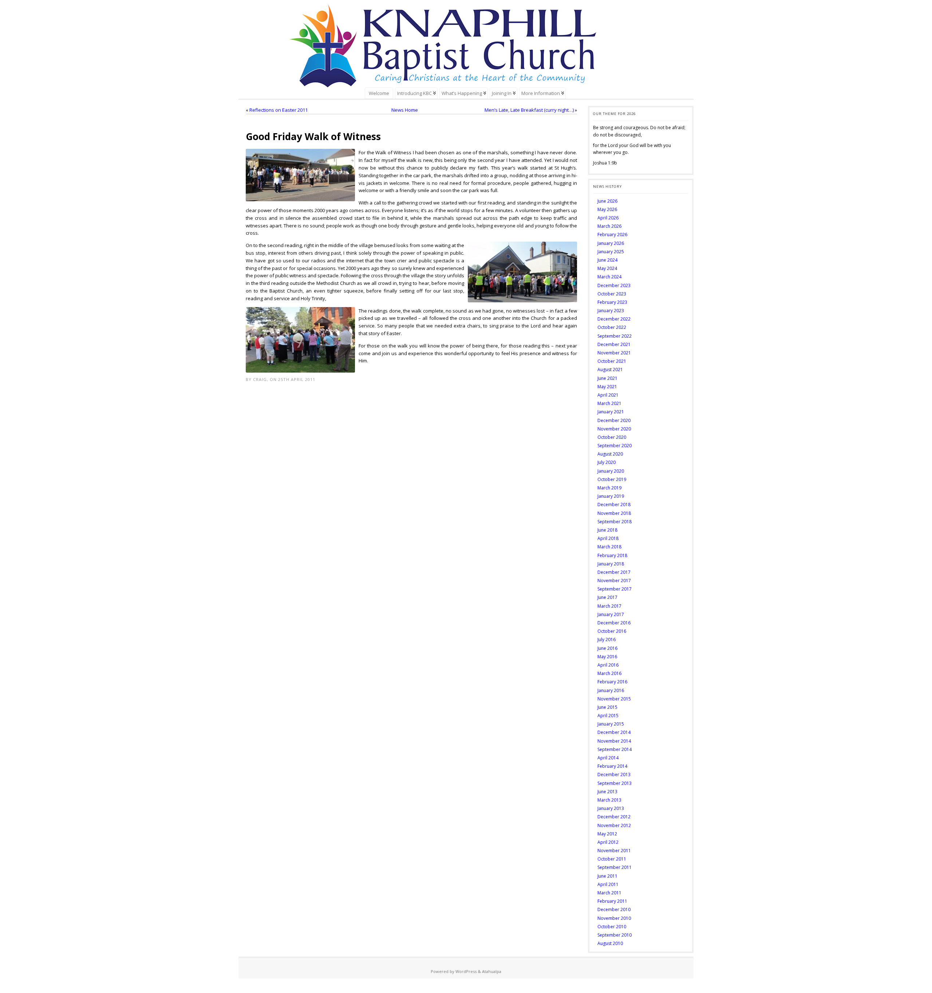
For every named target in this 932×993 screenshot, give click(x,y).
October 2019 (611, 479)
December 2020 (614, 420)
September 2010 (614, 935)
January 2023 (610, 310)
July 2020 (606, 462)
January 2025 (610, 252)
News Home (404, 110)
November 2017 (614, 580)
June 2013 (607, 792)
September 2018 (614, 522)
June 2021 (607, 378)
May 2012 (607, 834)
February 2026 (612, 234)
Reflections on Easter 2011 (278, 110)
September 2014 (614, 749)
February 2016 (612, 682)
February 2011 (612, 901)
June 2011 (607, 876)
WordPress (466, 971)
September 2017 (614, 589)
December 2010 (614, 909)
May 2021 (607, 387)
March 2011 (609, 893)
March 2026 (609, 226)
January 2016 (610, 690)
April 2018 (608, 538)
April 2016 (608, 665)
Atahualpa (491, 971)
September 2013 (614, 783)
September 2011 (614, 867)
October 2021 (611, 361)
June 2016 (607, 648)
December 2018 (614, 504)
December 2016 (614, 623)
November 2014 (614, 741)
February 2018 (612, 555)
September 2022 (614, 336)
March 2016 (609, 673)
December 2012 (614, 817)
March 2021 (609, 403)
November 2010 (614, 918)
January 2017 (610, 614)
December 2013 (614, 774)
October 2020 (611, 437)
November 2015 (614, 699)
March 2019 (609, 488)
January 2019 (610, 496)
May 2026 (607, 209)
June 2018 (607, 530)
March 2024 (609, 277)
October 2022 (611, 327)
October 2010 (611, 927)
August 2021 (610, 369)
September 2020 (614, 445)
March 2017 (609, 606)
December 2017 (614, 572)
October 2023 (611, 294)
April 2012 (608, 842)
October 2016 (611, 631)
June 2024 (607, 260)
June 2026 (607, 201)
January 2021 (610, 412)
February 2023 (612, 302)
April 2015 (608, 715)
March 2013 (609, 800)
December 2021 (614, 344)
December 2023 (614, 285)
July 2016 (606, 639)
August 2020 (610, 454)
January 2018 (610, 564)
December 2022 (614, 319)
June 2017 (607, 597)
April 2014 (608, 758)
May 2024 (607, 268)
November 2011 (614, 850)
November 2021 (614, 353)
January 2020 (610, 471)
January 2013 (610, 808)
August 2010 (610, 943)
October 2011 (611, 859)
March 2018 (609, 547)
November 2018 (614, 513)
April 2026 (608, 218)
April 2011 (608, 884)
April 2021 (608, 395)
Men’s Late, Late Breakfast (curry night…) (529, 110)
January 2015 (610, 724)
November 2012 (614, 825)
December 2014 (614, 732)
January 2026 (610, 243)
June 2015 (607, 707)
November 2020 (614, 429)
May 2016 (607, 657)
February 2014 (612, 766)
